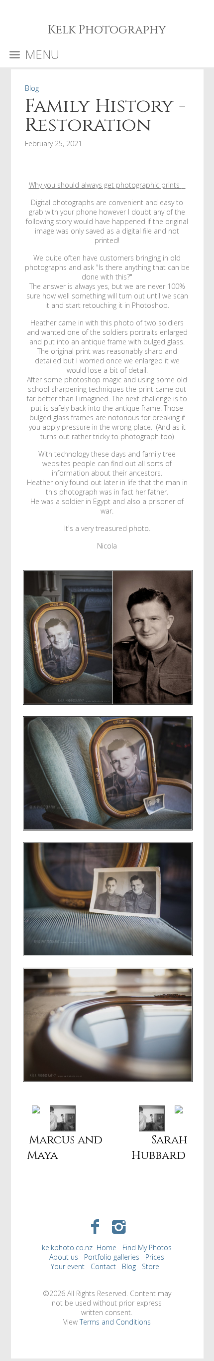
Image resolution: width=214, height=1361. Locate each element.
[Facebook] (95, 1226)
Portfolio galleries (111, 1257)
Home (106, 1247)
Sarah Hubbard (159, 1147)
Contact (103, 1266)
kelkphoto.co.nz (67, 1247)
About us (63, 1257)
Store (150, 1266)
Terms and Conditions (115, 1322)
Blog (32, 88)
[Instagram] (119, 1226)
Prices (154, 1257)
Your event (68, 1266)
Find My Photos (147, 1247)
